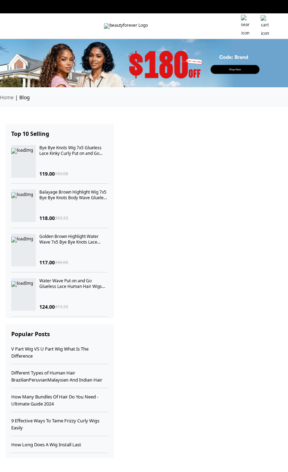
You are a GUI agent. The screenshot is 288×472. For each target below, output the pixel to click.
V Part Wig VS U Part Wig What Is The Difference (50, 352)
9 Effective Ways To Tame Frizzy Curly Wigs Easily (55, 424)
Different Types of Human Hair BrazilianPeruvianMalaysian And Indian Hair (56, 376)
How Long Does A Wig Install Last (46, 444)
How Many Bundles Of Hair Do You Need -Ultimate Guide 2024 (54, 400)
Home (7, 97)
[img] (126, 26)
